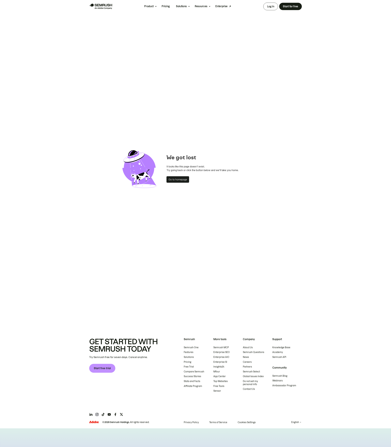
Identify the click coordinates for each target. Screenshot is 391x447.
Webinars (277, 380)
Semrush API (279, 357)
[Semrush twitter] (121, 414)
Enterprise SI (220, 362)
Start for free (290, 6)
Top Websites (220, 381)
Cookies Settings (247, 422)
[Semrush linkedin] (91, 414)
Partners (247, 367)
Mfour (216, 371)
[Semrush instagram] (97, 414)
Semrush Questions (253, 352)
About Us (248, 347)
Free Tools (218, 386)
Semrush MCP (221, 347)
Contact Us (249, 389)
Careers (247, 362)
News (246, 357)
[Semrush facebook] (115, 414)
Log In (270, 6)
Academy (277, 352)
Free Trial (189, 367)
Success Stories (192, 376)
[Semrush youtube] (109, 414)
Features (188, 352)
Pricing (166, 6)
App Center (219, 376)
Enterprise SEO (221, 352)
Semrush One (191, 347)
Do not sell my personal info (250, 383)
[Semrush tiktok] (103, 414)
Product (149, 6)
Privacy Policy (191, 422)
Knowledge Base (281, 347)
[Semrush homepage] (100, 6)
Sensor (217, 391)
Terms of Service (218, 422)
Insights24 (218, 367)
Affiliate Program (193, 386)
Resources (201, 6)
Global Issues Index (253, 376)
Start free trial (102, 368)
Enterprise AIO (221, 357)
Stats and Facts (192, 381)
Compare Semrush (194, 371)
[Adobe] (94, 422)
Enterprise (221, 6)
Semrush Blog (279, 376)
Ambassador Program (284, 385)
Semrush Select (251, 371)
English (295, 422)
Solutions (181, 6)
